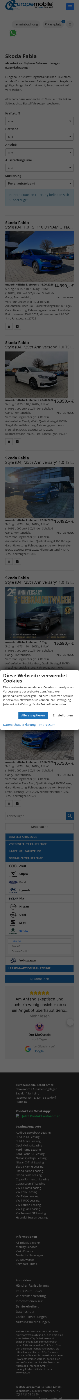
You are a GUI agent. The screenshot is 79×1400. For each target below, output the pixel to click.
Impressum (47, 725)
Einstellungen (63, 715)
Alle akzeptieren (33, 715)
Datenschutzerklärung (19, 725)
